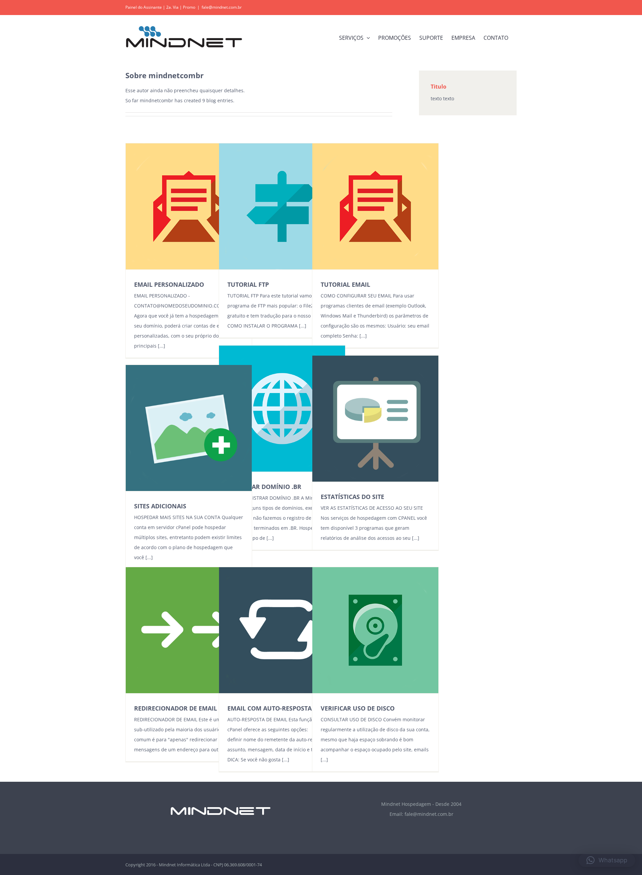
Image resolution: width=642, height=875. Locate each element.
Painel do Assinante (143, 7)
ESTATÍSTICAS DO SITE (352, 497)
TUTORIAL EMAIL (345, 284)
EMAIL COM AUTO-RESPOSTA (269, 708)
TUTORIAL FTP (248, 284)
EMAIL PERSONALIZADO (169, 284)
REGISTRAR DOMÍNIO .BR (264, 487)
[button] (606, 860)
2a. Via (172, 7)
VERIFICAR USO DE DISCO (358, 708)
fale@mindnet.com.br (222, 7)
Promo (189, 7)
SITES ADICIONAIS (160, 506)
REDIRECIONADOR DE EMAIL (175, 708)
